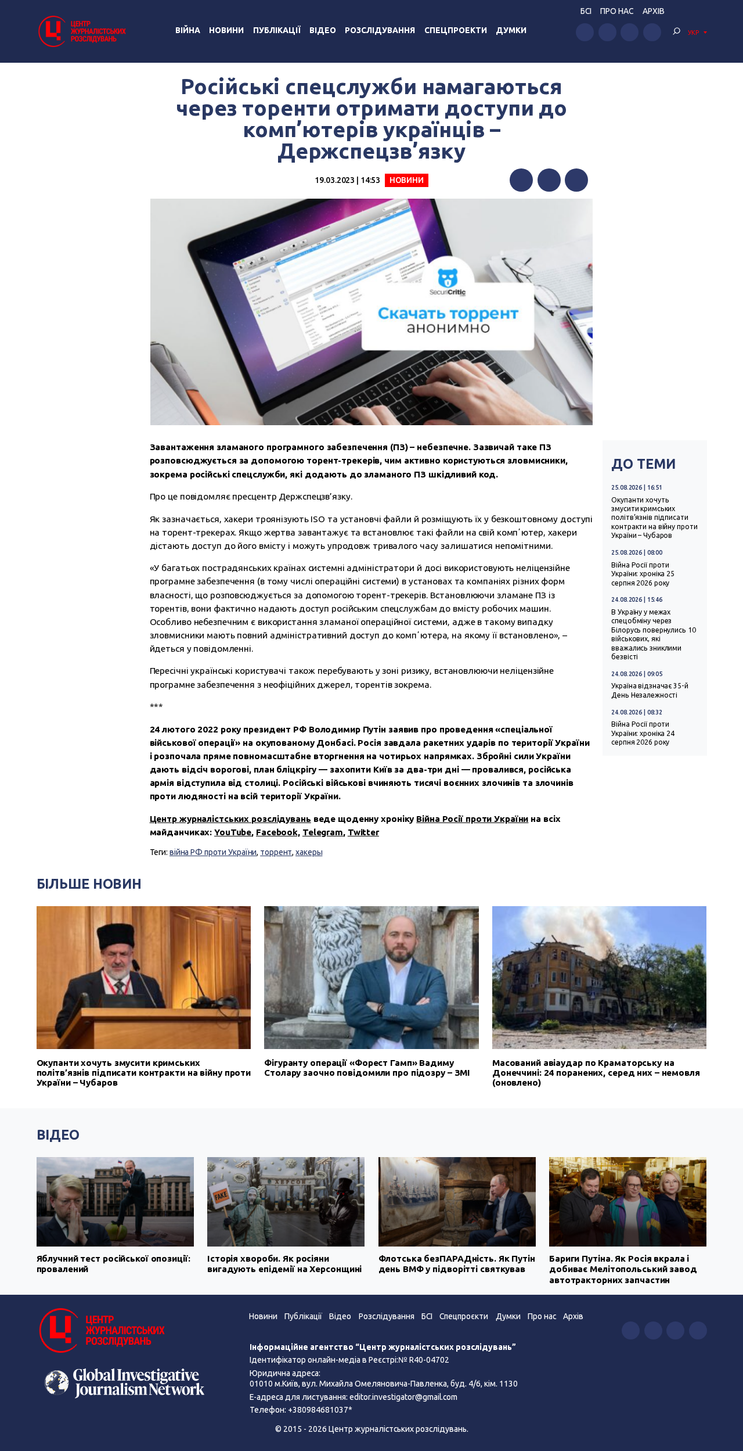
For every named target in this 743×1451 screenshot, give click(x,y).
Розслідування (380, 30)
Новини (226, 30)
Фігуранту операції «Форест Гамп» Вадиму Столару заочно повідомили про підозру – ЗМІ (367, 1068)
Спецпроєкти (463, 1316)
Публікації (277, 30)
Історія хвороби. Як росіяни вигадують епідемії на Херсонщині (284, 1264)
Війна (187, 30)
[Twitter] (549, 180)
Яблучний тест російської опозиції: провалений (113, 1264)
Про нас (616, 11)
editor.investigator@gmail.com (403, 1397)
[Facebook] (521, 180)
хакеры (308, 852)
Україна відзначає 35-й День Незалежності (649, 690)
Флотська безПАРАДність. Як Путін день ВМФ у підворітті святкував (456, 1264)
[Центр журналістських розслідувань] (81, 31)
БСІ (585, 11)
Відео (322, 30)
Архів (654, 11)
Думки (511, 30)
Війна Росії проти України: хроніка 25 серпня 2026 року (643, 574)
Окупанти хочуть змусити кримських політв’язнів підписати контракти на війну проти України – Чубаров (654, 518)
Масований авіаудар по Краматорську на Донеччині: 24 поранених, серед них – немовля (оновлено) (596, 1072)
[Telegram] (576, 180)
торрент (276, 852)
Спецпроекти (455, 30)
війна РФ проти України (213, 852)
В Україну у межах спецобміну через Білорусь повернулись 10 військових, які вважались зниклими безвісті (653, 634)
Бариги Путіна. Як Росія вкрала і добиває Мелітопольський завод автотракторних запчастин (623, 1269)
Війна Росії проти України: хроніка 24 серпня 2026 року (643, 733)
